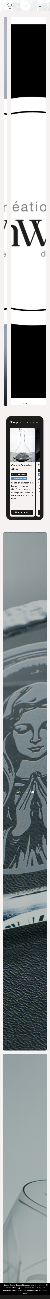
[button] (40, 5)
